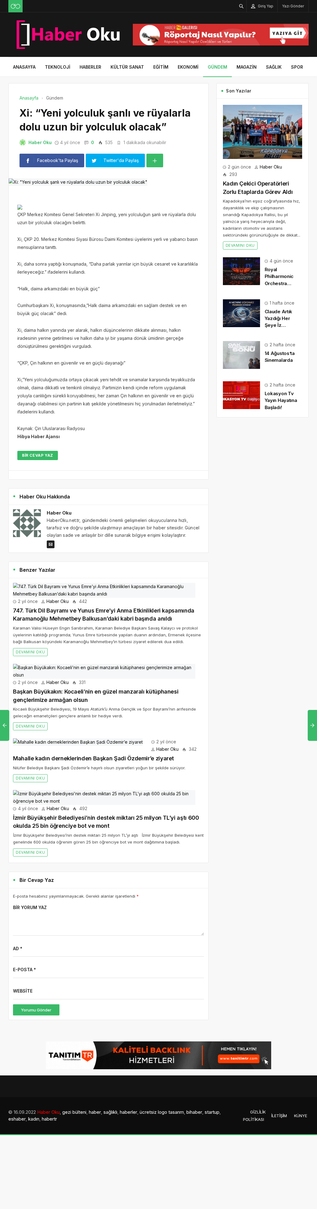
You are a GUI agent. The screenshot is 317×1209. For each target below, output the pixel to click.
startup (212, 1112)
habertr (49, 1119)
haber (95, 1112)
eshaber (17, 1119)
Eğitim (160, 67)
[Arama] (241, 6)
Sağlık (274, 67)
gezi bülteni (74, 1112)
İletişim (279, 1115)
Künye (300, 1115)
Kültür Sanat (127, 67)
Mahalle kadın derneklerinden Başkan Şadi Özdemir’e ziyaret (93, 758)
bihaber (194, 1112)
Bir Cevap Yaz (37, 455)
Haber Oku (40, 142)
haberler (128, 1112)
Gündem (217, 67)
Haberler (90, 67)
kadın (33, 1119)
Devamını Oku (30, 652)
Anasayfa (24, 67)
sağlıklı (110, 1112)
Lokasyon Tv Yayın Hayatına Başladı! (281, 400)
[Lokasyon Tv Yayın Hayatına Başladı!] (241, 394)
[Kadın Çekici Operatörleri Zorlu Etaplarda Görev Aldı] (262, 131)
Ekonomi (188, 67)
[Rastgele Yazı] (15, 6)
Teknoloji (57, 67)
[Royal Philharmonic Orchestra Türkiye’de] (241, 270)
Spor (297, 67)
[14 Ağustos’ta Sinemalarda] (241, 354)
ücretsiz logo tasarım (162, 1112)
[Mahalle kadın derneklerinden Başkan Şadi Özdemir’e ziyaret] (78, 741)
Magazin (247, 67)
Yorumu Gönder (36, 1009)
